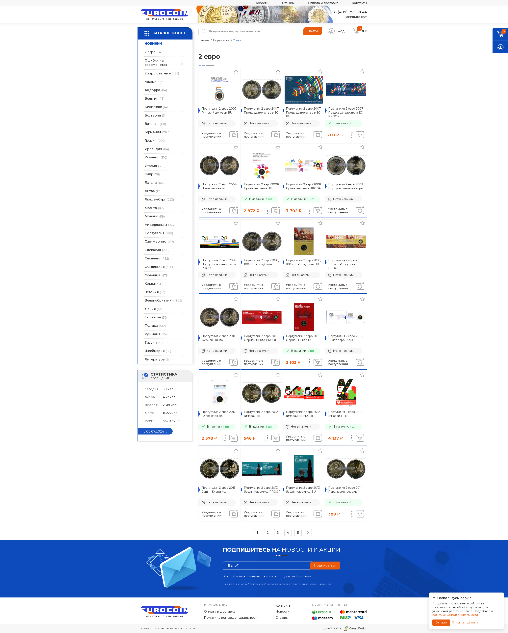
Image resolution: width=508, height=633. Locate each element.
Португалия (221, 40)
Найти (312, 31)
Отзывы (288, 3)
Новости (261, 3)
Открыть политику (465, 622)
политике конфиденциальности (455, 615)
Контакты (359, 3)
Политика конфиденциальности (231, 618)
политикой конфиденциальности (312, 583)
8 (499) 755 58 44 (350, 12)
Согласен (441, 622)
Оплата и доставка (323, 3)
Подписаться (325, 565)
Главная (203, 40)
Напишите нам (355, 17)
